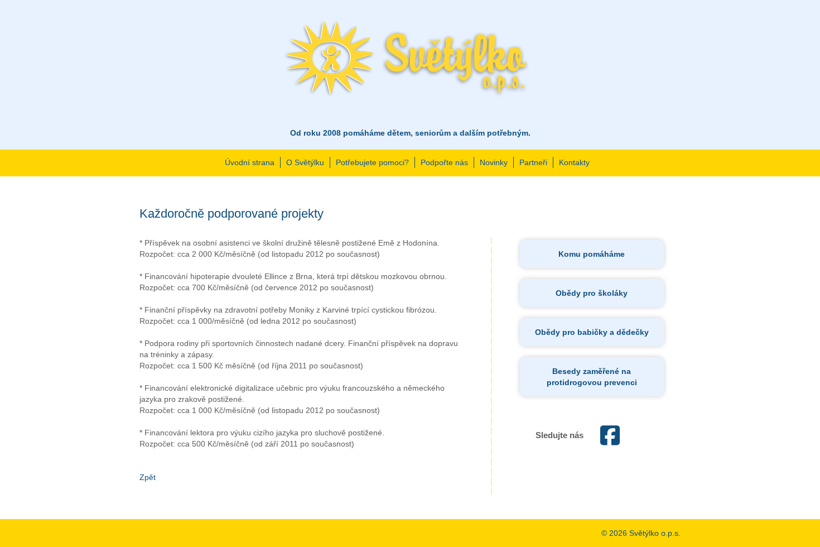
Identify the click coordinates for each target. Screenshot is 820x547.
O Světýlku (305, 162)
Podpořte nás (444, 162)
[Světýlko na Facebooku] (610, 440)
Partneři (533, 162)
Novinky (494, 162)
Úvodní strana (249, 162)
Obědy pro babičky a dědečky (592, 332)
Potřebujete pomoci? (372, 162)
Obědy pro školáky (592, 293)
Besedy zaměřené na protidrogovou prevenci (592, 377)
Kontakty (574, 162)
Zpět (147, 477)
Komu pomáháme (591, 253)
